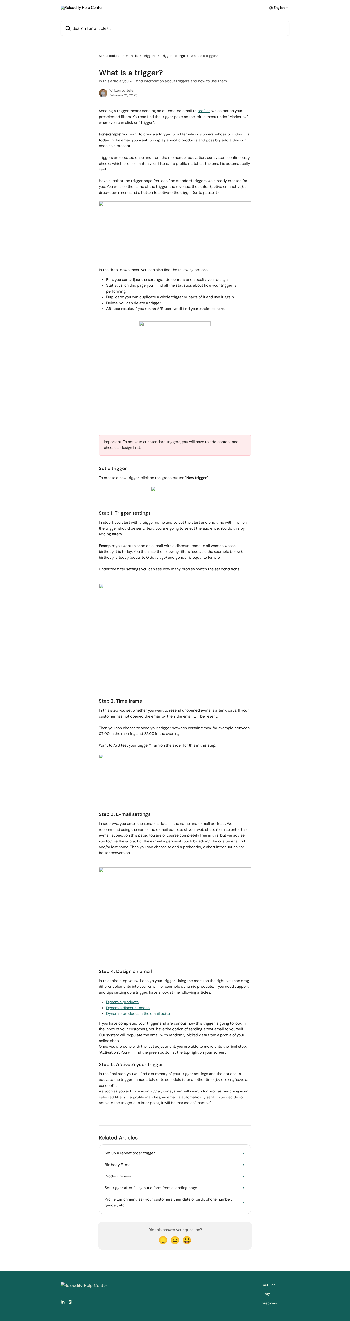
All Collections (109, 56)
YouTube (268, 1285)
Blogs (266, 1294)
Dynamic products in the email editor (138, 1013)
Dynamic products (122, 1001)
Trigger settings (173, 56)
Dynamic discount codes (128, 1007)
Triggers (149, 56)
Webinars (269, 1303)
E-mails (132, 56)
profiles (203, 110)
